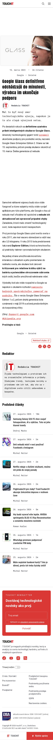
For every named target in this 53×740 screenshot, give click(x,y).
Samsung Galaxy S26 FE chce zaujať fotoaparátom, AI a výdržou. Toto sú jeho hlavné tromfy (31, 422)
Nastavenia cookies (38, 703)
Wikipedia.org (11, 318)
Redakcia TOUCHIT (20, 105)
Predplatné (7, 690)
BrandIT (5, 685)
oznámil (44, 134)
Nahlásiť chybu (40, 340)
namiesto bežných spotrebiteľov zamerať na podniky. (24, 291)
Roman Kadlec (20, 526)
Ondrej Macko (20, 431)
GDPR (31, 698)
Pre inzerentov (9, 681)
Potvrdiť (26, 628)
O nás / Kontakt (9, 676)
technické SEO (9, 728)
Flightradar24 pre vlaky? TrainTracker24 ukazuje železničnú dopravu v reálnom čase (31, 492)
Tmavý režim (8, 667)
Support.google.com (21, 314)
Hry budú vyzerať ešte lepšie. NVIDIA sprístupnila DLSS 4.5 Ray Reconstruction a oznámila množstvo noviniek (32, 517)
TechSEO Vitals (32, 728)
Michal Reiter (20, 453)
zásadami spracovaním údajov (32, 622)
